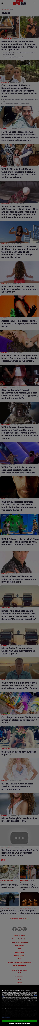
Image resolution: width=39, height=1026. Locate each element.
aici (14, 1002)
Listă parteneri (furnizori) (6, 1017)
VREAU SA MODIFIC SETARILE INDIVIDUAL (19, 1023)
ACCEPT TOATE (19, 1021)
